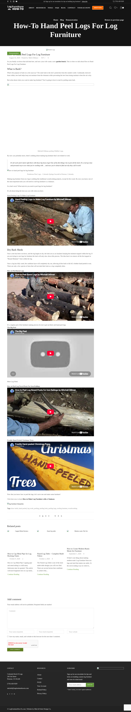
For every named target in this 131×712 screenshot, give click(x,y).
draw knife (14, 508)
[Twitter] (10, 1)
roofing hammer (62, 508)
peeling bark (44, 508)
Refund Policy (41, 690)
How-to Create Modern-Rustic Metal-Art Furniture (78, 550)
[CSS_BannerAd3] (110, 683)
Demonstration (72, 20)
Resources (41, 8)
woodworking (72, 508)
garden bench (61, 61)
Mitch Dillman (33, 58)
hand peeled (23, 508)
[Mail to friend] (52, 516)
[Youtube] (16, 1)
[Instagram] (13, 1)
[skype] (61, 516)
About (31, 8)
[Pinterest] (48, 516)
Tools (50, 8)
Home (55, 20)
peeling (36, 508)
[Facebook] (8, 1)
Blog (63, 8)
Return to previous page (114, 20)
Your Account (83, 8)
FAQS (39, 682)
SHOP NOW (98, 8)
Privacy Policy (42, 693)
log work (30, 508)
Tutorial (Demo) (102, 62)
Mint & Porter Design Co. (42, 709)
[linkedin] (55, 516)
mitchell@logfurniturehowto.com (18, 688)
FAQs (57, 8)
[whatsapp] (58, 516)
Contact (71, 8)
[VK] (45, 516)
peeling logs (52, 508)
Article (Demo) (102, 55)
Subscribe (84, 1)
